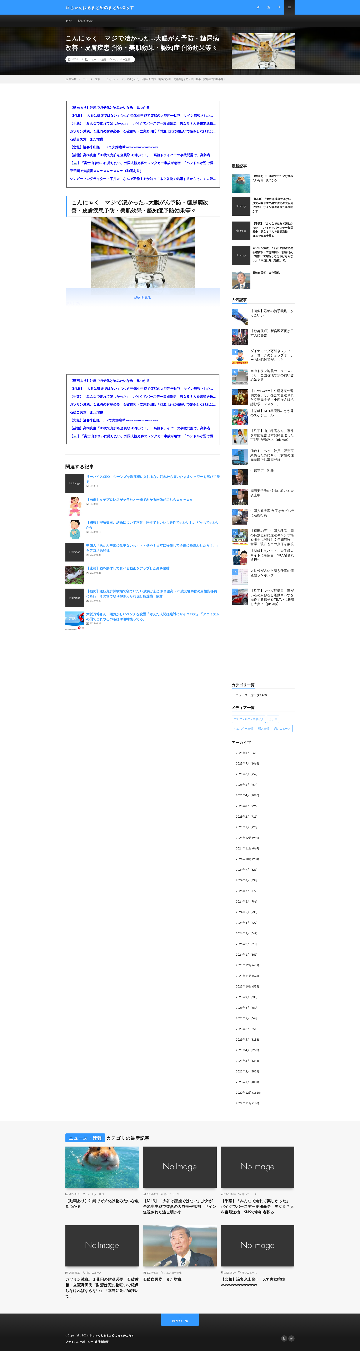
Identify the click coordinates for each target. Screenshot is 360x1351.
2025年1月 (243, 827)
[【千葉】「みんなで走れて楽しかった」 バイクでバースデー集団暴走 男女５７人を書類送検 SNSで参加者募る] (241, 231)
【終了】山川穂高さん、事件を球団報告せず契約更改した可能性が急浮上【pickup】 (272, 435)
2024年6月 (243, 901)
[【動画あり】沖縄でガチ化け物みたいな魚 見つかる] (241, 183)
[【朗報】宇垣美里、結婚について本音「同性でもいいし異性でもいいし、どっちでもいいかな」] (74, 529)
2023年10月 (244, 986)
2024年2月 (243, 944)
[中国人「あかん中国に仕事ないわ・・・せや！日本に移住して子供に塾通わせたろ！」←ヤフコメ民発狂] (74, 552)
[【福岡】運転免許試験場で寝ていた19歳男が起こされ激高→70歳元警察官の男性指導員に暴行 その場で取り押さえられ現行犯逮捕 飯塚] (74, 598)
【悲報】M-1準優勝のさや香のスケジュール (272, 413)
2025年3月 (243, 806)
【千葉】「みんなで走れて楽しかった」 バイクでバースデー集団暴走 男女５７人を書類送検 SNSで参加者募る (143, 123)
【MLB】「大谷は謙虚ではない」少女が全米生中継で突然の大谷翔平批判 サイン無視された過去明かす (143, 115)
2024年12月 (244, 837)
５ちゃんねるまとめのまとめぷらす (111, 1335)
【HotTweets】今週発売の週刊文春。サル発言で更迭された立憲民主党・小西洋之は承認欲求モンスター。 (272, 397)
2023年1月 (243, 1082)
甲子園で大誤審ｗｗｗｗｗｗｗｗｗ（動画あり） (106, 171)
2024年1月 (243, 954)
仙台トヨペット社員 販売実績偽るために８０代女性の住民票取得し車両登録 (272, 455)
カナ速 (273, 719)
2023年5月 (243, 1039)
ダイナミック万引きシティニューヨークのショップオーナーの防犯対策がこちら (272, 355)
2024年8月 (243, 880)
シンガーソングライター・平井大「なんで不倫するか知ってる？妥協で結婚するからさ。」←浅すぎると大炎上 (143, 179)
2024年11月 (244, 848)
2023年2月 (243, 1071)
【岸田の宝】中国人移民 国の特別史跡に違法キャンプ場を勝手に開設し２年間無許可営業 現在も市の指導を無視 (272, 537)
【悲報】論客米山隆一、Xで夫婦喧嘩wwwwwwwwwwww (114, 147)
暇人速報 (263, 728)
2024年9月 (243, 869)
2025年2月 (243, 816)
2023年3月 (243, 1060)
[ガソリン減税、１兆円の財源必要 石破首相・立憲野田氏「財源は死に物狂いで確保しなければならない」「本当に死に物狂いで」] (241, 255)
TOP (68, 20)
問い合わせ (85, 20)
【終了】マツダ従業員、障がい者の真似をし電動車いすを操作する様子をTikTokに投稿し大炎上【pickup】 (272, 597)
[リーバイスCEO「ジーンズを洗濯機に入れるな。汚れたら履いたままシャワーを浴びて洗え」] (74, 483)
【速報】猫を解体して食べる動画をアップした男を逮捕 (128, 568)
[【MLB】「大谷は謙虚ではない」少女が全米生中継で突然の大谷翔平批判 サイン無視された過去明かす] (241, 206)
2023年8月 (243, 1007)
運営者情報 (102, 1341)
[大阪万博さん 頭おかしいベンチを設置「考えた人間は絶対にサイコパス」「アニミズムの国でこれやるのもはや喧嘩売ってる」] (74, 620)
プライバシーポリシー (79, 1341)
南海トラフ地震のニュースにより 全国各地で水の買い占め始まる (272, 375)
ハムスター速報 (121, 59)
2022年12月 (244, 1092)
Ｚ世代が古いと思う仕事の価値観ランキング (272, 573)
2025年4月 (243, 795)
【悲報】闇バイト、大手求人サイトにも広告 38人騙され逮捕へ (272, 555)
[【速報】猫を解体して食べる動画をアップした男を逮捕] (74, 575)
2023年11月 (244, 975)
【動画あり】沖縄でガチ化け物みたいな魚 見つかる (110, 107)
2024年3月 (243, 933)
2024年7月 (243, 891)
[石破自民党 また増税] (241, 280)
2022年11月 (244, 1103)
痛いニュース (282, 728)
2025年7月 (243, 763)
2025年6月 (243, 774)
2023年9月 (243, 997)
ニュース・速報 (97, 59)
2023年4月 (243, 1050)
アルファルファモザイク (249, 719)
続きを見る (142, 297)
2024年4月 (243, 922)
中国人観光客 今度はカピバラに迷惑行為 (272, 513)
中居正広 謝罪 (262, 471)
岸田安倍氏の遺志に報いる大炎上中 (272, 493)
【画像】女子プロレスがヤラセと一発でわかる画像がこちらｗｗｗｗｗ (139, 499)
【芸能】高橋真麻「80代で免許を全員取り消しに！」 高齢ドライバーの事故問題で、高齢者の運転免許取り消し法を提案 (143, 155)
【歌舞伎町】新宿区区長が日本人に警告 (272, 333)
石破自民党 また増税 (86, 139)
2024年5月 (243, 912)
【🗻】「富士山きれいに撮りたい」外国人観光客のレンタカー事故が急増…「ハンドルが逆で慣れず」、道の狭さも (143, 163)
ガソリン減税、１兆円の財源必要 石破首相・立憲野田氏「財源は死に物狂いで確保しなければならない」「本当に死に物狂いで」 (143, 131)
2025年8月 (243, 753)
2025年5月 (243, 784)
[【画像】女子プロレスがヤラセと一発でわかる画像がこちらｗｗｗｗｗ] (74, 506)
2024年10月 (244, 859)
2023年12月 (244, 965)
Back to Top (180, 1320)
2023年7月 (243, 1018)
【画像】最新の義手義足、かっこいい (272, 313)
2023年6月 (243, 1029)
